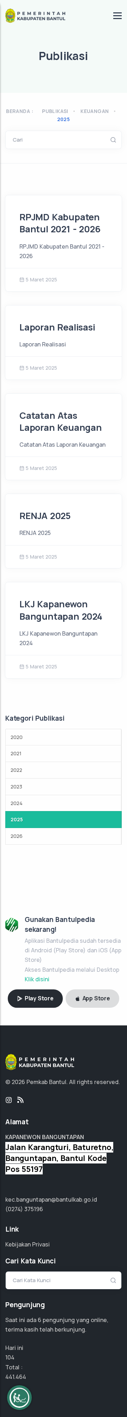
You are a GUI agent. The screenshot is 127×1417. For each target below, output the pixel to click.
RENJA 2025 (45, 516)
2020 (17, 737)
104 (9, 1357)
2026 (17, 836)
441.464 (15, 1377)
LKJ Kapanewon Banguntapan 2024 (60, 610)
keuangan (94, 111)
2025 (63, 119)
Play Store (38, 998)
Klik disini (37, 979)
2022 (16, 770)
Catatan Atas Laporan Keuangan (60, 421)
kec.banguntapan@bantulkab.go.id (51, 1199)
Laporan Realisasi (57, 327)
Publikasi (55, 111)
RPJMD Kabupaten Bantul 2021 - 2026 (59, 223)
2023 (16, 786)
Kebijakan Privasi (27, 1244)
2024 (17, 803)
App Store (95, 998)
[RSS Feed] (20, 1100)
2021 (16, 753)
